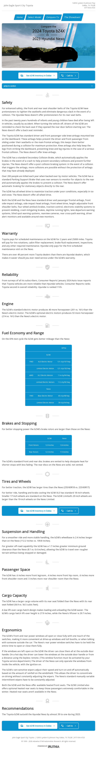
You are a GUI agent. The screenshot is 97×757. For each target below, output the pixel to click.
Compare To (52, 17)
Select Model (34, 17)
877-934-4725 (89, 8)
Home (19, 17)
